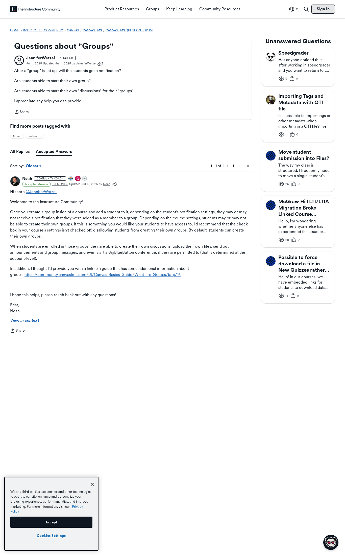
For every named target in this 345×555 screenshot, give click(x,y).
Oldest (32, 166)
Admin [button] (17, 136)
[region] (51, 514)
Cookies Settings (51, 536)
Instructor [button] (35, 136)
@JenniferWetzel (41, 191)
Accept (51, 522)
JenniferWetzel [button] (40, 58)
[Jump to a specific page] (247, 166)
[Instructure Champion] (71, 178)
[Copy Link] (100, 63)
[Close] (92, 484)
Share (21, 112)
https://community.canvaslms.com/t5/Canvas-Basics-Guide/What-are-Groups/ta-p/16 (102, 274)
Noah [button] (27, 178)
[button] (19, 60)
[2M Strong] (85, 178)
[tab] (20, 151)
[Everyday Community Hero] (78, 178)
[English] (35, 9)
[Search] (306, 9)
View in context (24, 320)
